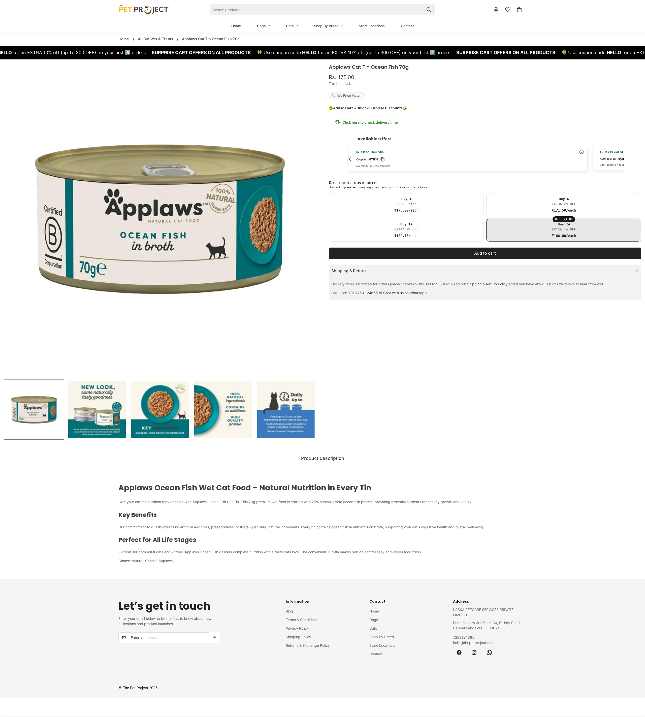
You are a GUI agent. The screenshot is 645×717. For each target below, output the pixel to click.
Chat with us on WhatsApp (405, 293)
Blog (289, 611)
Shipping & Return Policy (487, 284)
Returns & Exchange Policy (308, 645)
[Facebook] (459, 652)
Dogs (261, 26)
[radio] (406, 204)
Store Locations (372, 26)
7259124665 (463, 637)
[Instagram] (474, 652)
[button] (519, 9)
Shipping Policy (298, 637)
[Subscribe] (214, 637)
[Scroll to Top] (635, 689)
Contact (407, 26)
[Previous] (349, 158)
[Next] (621, 158)
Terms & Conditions (301, 620)
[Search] (428, 9)
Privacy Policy (297, 628)
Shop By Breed (326, 26)
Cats (290, 26)
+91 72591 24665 (363, 293)
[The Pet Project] (143, 9)
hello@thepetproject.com (473, 642)
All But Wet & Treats (155, 39)
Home (236, 26)
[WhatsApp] (489, 652)
